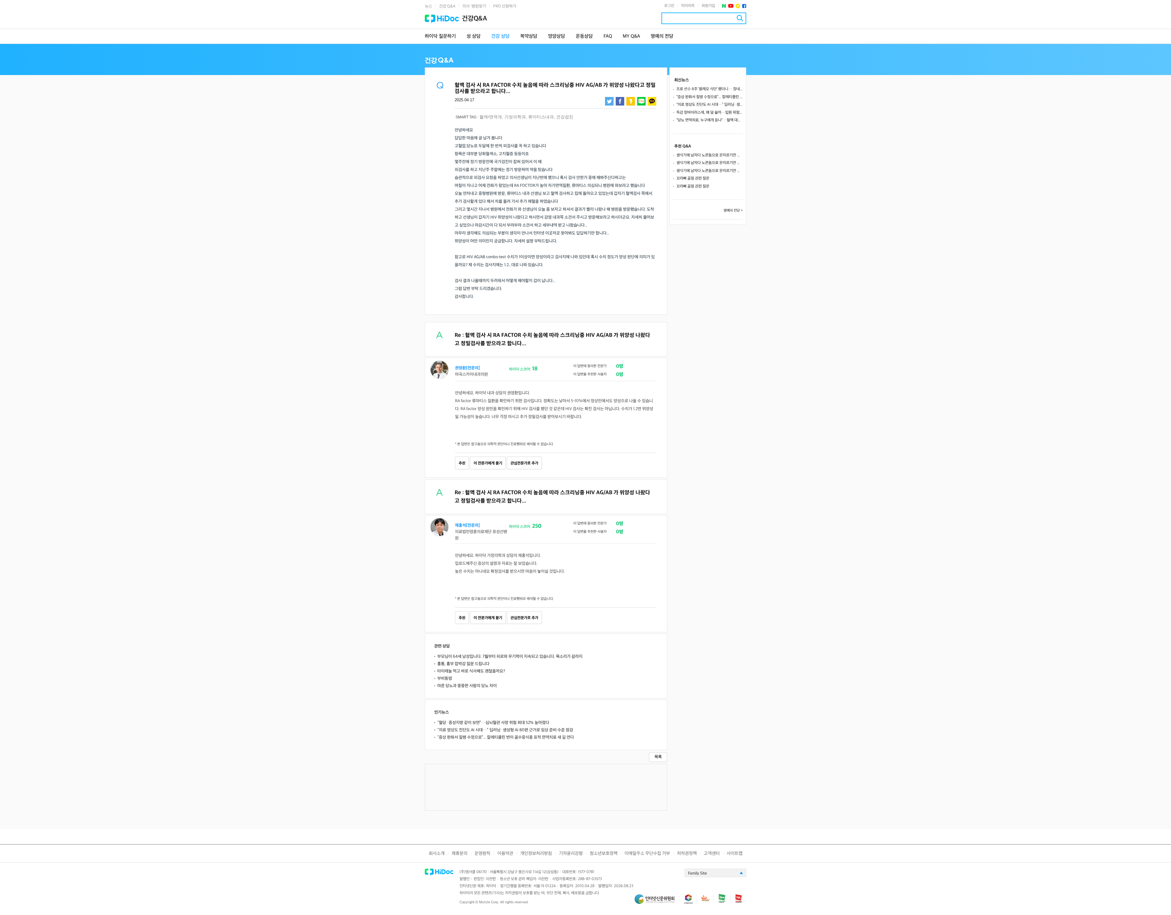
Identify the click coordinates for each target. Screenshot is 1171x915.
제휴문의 (459, 853)
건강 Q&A (447, 6)
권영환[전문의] (467, 368)
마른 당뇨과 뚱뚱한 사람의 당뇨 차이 (467, 685)
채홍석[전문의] (467, 525)
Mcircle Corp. (489, 902)
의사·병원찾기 (474, 6)
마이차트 (688, 5)
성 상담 (474, 36)
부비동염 (444, 678)
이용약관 (505, 853)
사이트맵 (735, 853)
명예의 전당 (662, 36)
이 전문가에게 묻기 (488, 463)
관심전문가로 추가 (524, 463)
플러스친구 (738, 6)
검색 (740, 18)
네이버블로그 (641, 101)
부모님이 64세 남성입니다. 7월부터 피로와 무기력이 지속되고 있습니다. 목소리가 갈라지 (509, 656)
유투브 (730, 6)
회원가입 (708, 5)
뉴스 (428, 6)
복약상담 (528, 36)
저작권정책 (687, 853)
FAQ (607, 36)
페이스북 (744, 6)
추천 (462, 463)
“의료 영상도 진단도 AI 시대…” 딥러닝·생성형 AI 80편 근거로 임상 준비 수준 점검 (505, 730)
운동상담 (584, 36)
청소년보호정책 (604, 853)
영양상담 (556, 36)
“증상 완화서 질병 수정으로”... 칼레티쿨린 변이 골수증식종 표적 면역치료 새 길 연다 (505, 737)
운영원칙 (482, 853)
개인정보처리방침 (536, 853)
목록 (658, 756)
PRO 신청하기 (504, 6)
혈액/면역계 (490, 116)
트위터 (609, 101)
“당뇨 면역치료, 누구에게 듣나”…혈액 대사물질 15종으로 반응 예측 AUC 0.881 (709, 120)
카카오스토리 (630, 101)
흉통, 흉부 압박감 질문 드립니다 (463, 663)
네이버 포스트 (724, 6)
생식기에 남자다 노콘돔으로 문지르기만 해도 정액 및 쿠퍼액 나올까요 (709, 155)
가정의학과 (515, 116)
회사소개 (437, 853)
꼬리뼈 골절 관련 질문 (692, 178)
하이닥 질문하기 (440, 36)
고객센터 (712, 853)
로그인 (669, 5)
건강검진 (564, 116)
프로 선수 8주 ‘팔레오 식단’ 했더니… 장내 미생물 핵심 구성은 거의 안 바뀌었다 (709, 89)
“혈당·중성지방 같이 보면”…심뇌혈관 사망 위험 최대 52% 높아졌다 (493, 722)
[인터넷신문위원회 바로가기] (657, 901)
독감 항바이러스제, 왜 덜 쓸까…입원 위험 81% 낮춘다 (709, 112)
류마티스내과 (541, 116)
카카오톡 (652, 101)
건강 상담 (500, 36)
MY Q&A (631, 36)
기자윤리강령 (571, 853)
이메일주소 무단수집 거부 (647, 853)
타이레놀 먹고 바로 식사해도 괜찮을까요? (471, 671)
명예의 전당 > (733, 210)
